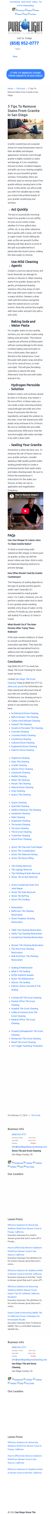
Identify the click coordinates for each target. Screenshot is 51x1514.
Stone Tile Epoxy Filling (22, 858)
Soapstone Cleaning (20, 821)
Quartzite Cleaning (20, 806)
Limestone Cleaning (20, 772)
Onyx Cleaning (18, 791)
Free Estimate (15, 2)
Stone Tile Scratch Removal (24, 877)
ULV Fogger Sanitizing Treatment (27, 1046)
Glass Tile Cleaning (20, 761)
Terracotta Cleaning (20, 824)
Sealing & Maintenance (22, 967)
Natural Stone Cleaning (22, 787)
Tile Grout (20, 88)
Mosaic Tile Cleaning (21, 783)
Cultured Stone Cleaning (22, 742)
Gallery (35, 2)
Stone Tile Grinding (20, 899)
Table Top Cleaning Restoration (26, 930)
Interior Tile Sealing (20, 982)
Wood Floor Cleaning (21, 839)
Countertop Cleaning (21, 739)
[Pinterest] (18, 14)
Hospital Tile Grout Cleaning (24, 1008)
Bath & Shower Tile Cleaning (24, 717)
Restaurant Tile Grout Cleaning (26, 1038)
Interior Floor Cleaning (22, 769)
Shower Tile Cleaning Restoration (27, 945)
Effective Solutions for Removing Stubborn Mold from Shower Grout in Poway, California (25, 1228)
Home (10, 88)
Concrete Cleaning (20, 731)
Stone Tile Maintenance (22, 978)
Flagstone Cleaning (20, 758)
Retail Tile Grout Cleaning (23, 1042)
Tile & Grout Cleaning (21, 832)
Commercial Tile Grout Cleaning (26, 997)
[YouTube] (32, 14)
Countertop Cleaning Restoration (27, 937)
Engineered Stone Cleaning (24, 746)
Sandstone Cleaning (20, 813)
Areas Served (26, 2)
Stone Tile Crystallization (23, 851)
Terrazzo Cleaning (20, 828)
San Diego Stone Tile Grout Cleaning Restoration (25, 27)
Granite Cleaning (19, 765)
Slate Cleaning (18, 817)
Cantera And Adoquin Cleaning (25, 720)
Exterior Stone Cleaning (22, 750)
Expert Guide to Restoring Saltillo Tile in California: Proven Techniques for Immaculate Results (25, 1316)
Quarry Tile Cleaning (21, 794)
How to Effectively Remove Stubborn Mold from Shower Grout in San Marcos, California (25, 1251)
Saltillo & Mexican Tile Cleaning (26, 810)
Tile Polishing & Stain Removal (25, 873)
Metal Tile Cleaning (20, 780)
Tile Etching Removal (21, 866)
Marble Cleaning (19, 776)
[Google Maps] (14, 10)
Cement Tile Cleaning (21, 724)
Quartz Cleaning (19, 802)
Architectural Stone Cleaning (24, 713)
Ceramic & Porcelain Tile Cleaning (27, 728)
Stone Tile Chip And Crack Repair (26, 847)
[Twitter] (28, 10)
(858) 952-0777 (24, 43)
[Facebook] (20, 10)
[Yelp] (24, 14)
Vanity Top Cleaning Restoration (26, 933)
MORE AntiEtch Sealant (22, 975)
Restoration (17, 907)
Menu (15, 56)
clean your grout (15, 686)
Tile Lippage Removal (21, 869)
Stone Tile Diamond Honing (24, 854)
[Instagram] (35, 10)
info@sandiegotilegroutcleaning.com (29, 1147)
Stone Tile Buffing (20, 896)
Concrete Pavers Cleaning (23, 735)
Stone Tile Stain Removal (23, 892)
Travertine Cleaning (20, 835)
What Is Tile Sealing (20, 971)
